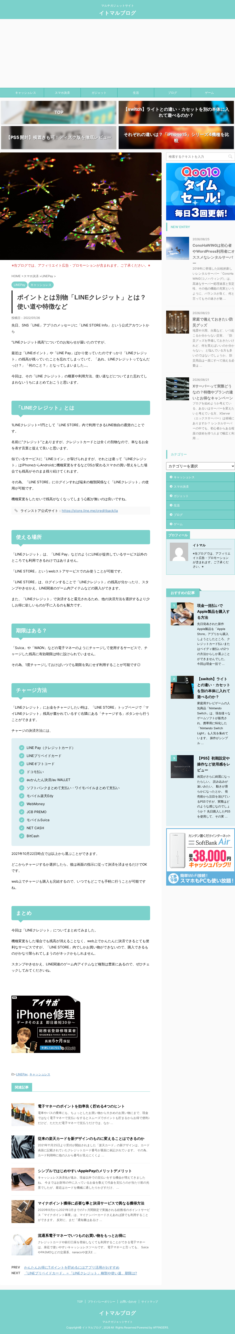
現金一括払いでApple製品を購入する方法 (213, 611)
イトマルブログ (117, 13)
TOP (80, 1301)
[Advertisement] (117, 53)
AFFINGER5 (160, 1327)
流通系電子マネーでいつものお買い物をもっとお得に (82, 1235)
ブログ (172, 92)
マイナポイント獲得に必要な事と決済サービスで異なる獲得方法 (91, 1203)
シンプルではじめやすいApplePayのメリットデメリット (85, 1170)
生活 (136, 92)
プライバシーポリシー (101, 1301)
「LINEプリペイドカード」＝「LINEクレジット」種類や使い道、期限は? (80, 1273)
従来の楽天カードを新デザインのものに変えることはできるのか (91, 1138)
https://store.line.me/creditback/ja (90, 510)
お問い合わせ (128, 1301)
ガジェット (99, 92)
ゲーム (209, 92)
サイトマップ (149, 1301)
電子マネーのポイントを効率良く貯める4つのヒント (81, 1106)
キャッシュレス (25, 92)
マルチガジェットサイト (117, 1321)
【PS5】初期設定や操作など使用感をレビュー (213, 764)
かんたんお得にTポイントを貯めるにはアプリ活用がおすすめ (71, 1267)
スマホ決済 (62, 92)
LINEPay (22, 1074)
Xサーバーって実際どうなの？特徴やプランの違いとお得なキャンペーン (213, 392)
